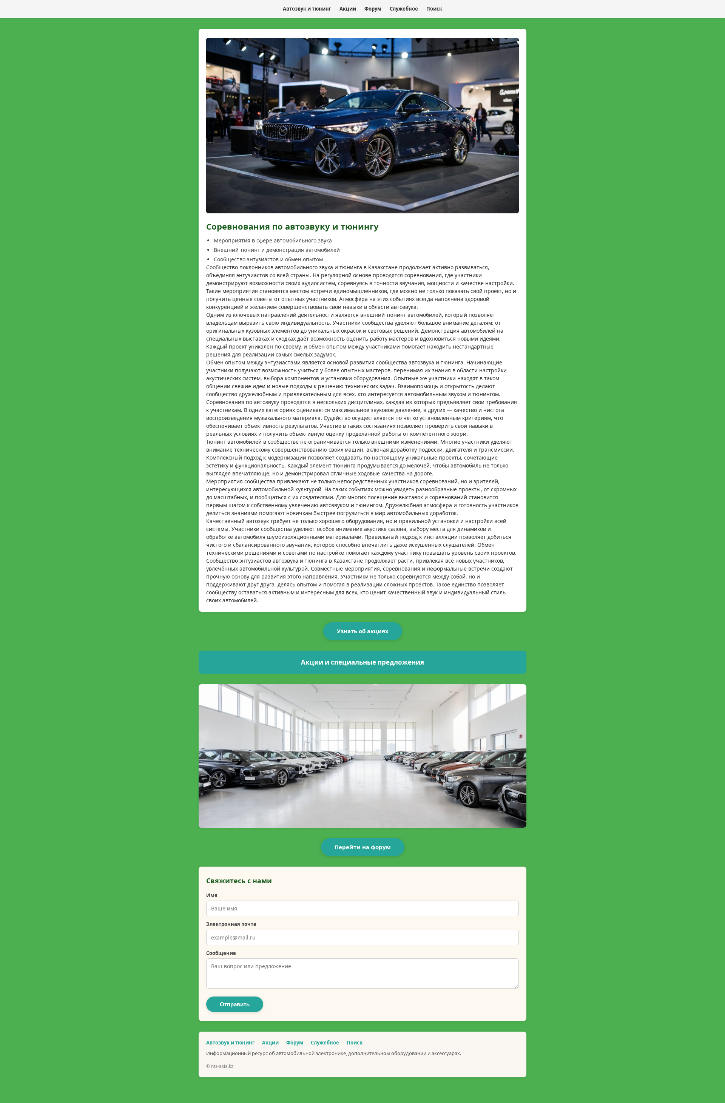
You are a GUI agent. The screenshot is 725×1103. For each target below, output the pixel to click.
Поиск (434, 8)
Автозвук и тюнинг (307, 8)
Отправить (235, 1004)
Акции (347, 8)
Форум (372, 8)
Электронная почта (231, 924)
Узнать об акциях (363, 631)
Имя (212, 895)
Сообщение (221, 953)
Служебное (404, 8)
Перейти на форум (363, 847)
